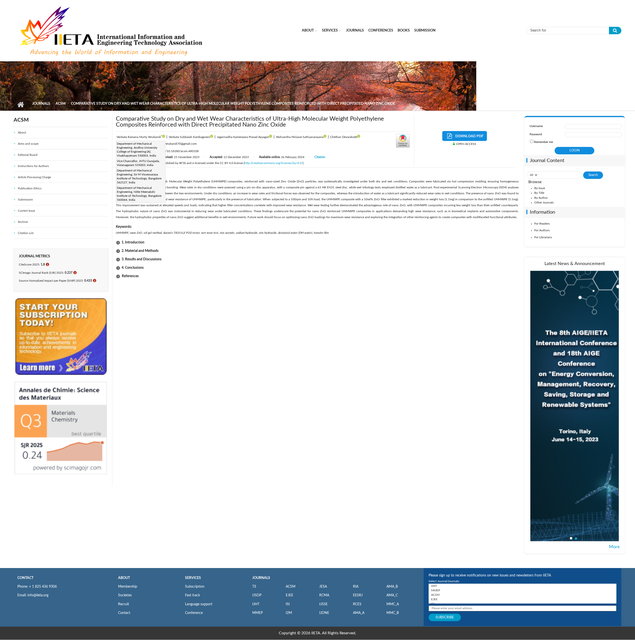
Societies (125, 595)
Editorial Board (27, 154)
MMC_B (392, 613)
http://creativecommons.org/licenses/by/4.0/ (273, 163)
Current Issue (26, 210)
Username (536, 126)
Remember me (543, 141)
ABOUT (124, 578)
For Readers (542, 223)
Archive (23, 221)
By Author (541, 197)
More (614, 547)
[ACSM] (522, 595)
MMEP (257, 613)
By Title (539, 192)
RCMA (324, 595)
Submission (425, 30)
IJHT (255, 604)
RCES (357, 604)
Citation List (25, 233)
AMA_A (358, 613)
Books (404, 30)
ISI (288, 604)
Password (536, 134)
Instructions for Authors (33, 166)
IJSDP (256, 595)
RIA (355, 586)
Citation (320, 157)
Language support (198, 604)
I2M (289, 613)
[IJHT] (522, 586)
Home (20, 104)
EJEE (289, 595)
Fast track (192, 595)
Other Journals (544, 202)
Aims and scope (28, 143)
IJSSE (323, 604)
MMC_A (392, 604)
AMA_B (392, 586)
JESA (323, 586)
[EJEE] (522, 599)
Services (330, 30)
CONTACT (25, 578)
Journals (355, 30)
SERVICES (193, 578)
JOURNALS (261, 578)
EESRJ (358, 595)
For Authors (542, 230)
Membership (127, 586)
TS (254, 586)
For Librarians (543, 237)
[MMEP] (522, 590)
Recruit (123, 604)
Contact (124, 613)
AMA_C (392, 595)
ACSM (60, 103)
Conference (194, 613)
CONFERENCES (380, 30)
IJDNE (324, 613)
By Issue (539, 188)
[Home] (112, 30)
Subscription (194, 586)
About (308, 30)
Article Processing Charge (34, 177)
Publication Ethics (29, 188)
